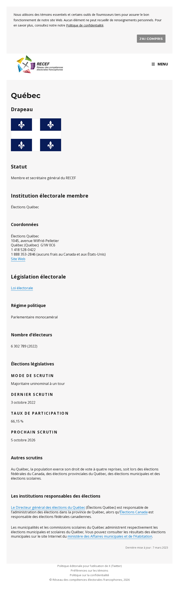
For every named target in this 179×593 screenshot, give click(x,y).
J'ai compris (151, 39)
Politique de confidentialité (84, 25)
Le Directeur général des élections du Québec (48, 507)
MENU (163, 64)
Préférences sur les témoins (89, 570)
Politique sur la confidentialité (89, 575)
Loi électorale (22, 288)
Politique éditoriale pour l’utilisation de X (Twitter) (89, 566)
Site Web (18, 258)
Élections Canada (134, 512)
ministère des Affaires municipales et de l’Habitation (109, 536)
